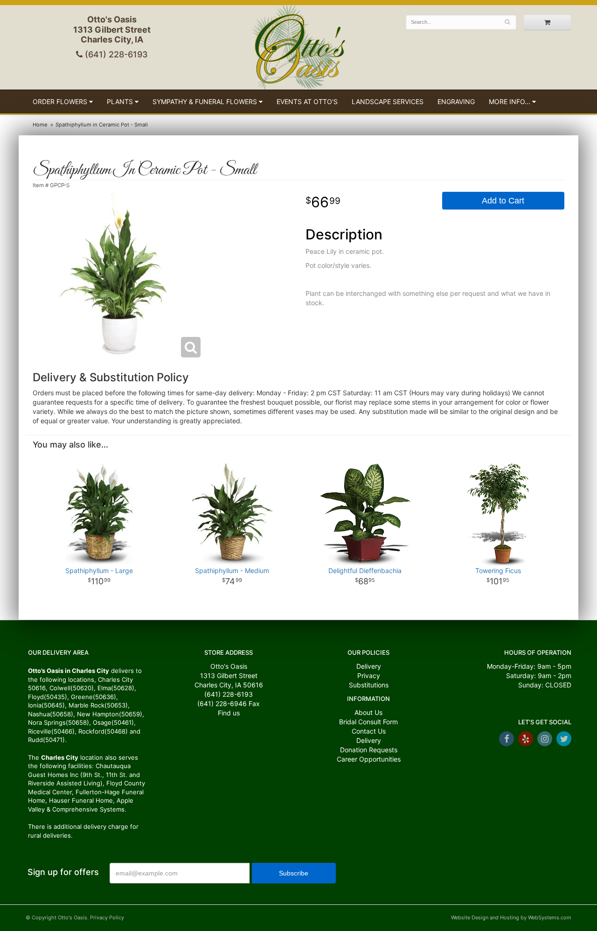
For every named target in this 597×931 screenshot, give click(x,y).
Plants (120, 101)
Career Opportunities (369, 759)
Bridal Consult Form (368, 722)
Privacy (368, 675)
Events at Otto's (307, 101)
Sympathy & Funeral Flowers (205, 101)
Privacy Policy (107, 917)
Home (40, 124)
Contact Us (369, 731)
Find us (229, 713)
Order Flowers (60, 101)
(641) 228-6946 (222, 703)
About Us (368, 712)
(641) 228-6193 (115, 54)
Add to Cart (503, 200)
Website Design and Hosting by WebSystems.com (511, 917)
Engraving (456, 101)
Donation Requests (368, 750)
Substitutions (369, 685)
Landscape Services (387, 101)
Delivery (368, 666)
